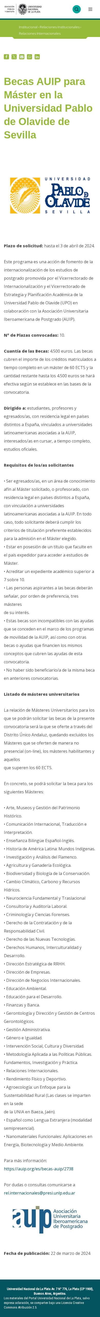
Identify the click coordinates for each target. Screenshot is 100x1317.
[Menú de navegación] (89, 9)
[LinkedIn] (37, 56)
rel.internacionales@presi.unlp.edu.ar (39, 1193)
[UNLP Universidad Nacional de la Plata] (23, 9)
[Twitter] (14, 56)
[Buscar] (77, 9)
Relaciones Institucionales (59, 27)
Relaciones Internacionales (40, 33)
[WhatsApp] (29, 56)
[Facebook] (6, 56)
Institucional (28, 27)
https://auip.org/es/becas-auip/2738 (38, 1169)
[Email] (21, 56)
